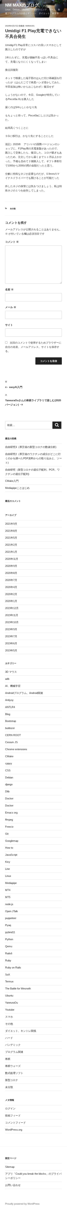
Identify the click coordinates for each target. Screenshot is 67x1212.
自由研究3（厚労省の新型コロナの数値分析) (30, 446)
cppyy (8, 763)
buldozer (10, 728)
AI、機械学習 (12, 685)
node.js (9, 904)
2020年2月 (11, 594)
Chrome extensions (16, 749)
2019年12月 (12, 608)
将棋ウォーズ (13, 1065)
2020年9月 (11, 565)
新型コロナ (11, 1080)
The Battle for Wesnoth (18, 988)
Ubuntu (9, 995)
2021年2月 (11, 544)
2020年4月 (11, 587)
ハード (9, 1037)
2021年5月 (11, 537)
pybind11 (10, 932)
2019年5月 (11, 650)
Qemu (8, 946)
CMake (9, 756)
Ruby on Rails (13, 967)
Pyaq (8, 925)
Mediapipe (11, 883)
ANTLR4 (10, 707)
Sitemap (9, 1166)
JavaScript (11, 854)
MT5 (7, 897)
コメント (12, 241)
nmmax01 (30, 26)
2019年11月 (11, 615)
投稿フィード (13, 1115)
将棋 (7, 1058)
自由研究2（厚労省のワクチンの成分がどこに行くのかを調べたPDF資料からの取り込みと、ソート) (33, 458)
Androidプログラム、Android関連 (24, 692)
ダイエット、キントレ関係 (20, 1030)
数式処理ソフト (14, 1073)
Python (9, 939)
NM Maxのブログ (22, 5)
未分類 (13, 209)
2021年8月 (11, 530)
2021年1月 (11, 551)
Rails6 (8, 953)
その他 (9, 1023)
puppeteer (10, 918)
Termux (9, 981)
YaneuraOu (11, 1002)
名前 (9, 289)
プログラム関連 (14, 1051)
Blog (7, 714)
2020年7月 (11, 580)
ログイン (10, 1108)
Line (7, 868)
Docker (9, 798)
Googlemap (11, 840)
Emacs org (11, 812)
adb (7, 678)
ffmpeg (9, 819)
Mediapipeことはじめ (17, 487)
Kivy (7, 861)
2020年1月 (11, 601)
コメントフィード (15, 1122)
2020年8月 (11, 572)
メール (10, 307)
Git (6, 833)
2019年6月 (11, 643)
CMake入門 (12, 480)
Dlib (7, 791)
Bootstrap (10, 721)
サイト (9, 324)
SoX (7, 974)
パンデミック (13, 1044)
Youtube (9, 1009)
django (9, 784)
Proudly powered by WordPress (22, 1203)
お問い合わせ (13, 1185)
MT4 (7, 890)
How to (9, 847)
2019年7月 (11, 636)
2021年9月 (11, 523)
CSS (7, 770)
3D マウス (11, 671)
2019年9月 (11, 629)
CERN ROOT (13, 735)
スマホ (9, 1016)
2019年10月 (12, 622)
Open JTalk (11, 911)
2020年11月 (11, 558)
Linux (8, 875)
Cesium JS (11, 742)
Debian (9, 777)
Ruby (8, 960)
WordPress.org (13, 1129)
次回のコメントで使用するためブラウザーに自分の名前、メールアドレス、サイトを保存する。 (33, 347)
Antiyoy (9, 700)
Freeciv (9, 826)
